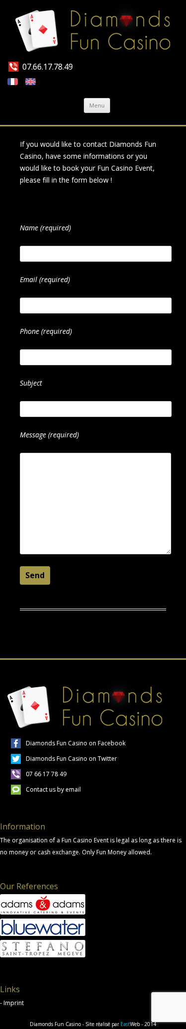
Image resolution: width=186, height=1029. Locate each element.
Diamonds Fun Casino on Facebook (75, 743)
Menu (97, 105)
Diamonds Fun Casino (55, 1024)
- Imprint (12, 1003)
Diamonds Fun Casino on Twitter (71, 758)
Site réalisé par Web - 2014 (120, 1024)
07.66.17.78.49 (47, 66)
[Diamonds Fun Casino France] (93, 30)
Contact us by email (53, 789)
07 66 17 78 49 (46, 774)
